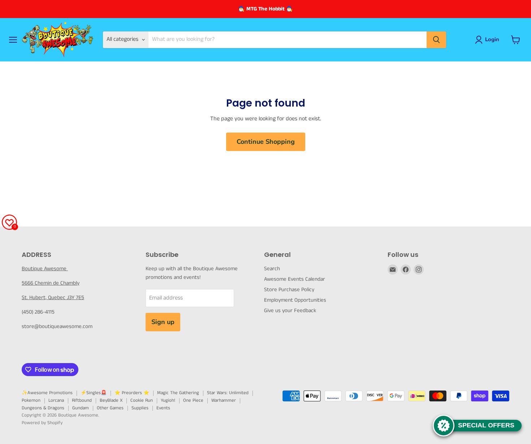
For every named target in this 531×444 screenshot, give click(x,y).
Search (272, 268)
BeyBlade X (111, 400)
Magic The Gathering (178, 392)
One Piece (193, 400)
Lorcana (56, 400)
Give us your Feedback (290, 310)
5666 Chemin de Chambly (50, 283)
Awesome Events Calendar (294, 279)
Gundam (80, 408)
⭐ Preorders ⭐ (132, 392)
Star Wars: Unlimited (228, 392)
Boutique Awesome (45, 268)
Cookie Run (141, 400)
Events (163, 408)
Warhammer (223, 400)
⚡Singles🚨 (94, 392)
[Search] (436, 39)
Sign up (162, 322)
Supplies (139, 408)
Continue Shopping (266, 141)
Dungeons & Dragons (43, 408)
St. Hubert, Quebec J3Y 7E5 (53, 297)
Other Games (110, 408)
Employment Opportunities (295, 300)
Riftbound (82, 400)
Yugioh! (168, 400)
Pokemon (31, 400)
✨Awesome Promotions (47, 392)
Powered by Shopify (42, 422)
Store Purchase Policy (289, 289)
